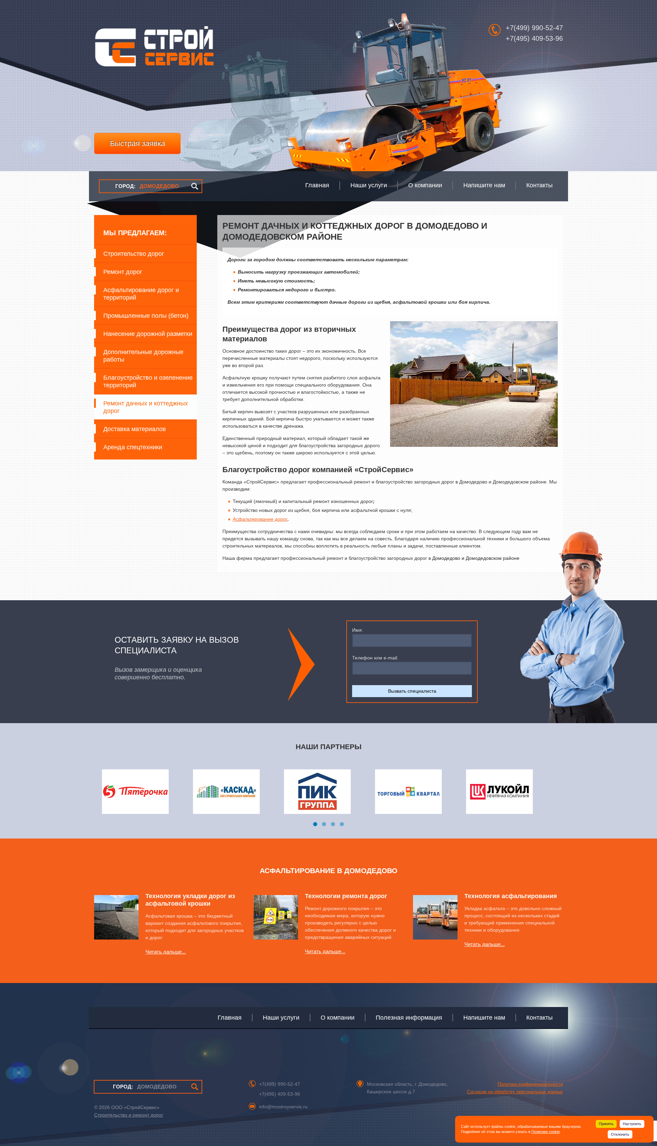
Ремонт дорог (122, 271)
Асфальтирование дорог (260, 519)
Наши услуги (281, 1017)
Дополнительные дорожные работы (143, 356)
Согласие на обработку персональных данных (515, 1091)
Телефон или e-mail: (375, 657)
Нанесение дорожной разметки (147, 333)
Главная (230, 1017)
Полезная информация (409, 1017)
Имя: (357, 630)
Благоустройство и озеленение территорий (148, 381)
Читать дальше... (165, 952)
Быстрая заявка (137, 143)
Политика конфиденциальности (530, 1084)
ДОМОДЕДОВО (147, 186)
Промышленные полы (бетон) (146, 315)
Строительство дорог (133, 253)
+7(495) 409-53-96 (534, 38)
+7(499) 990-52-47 (534, 28)
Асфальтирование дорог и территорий (141, 294)
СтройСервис (154, 50)
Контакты (539, 1017)
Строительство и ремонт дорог (128, 1115)
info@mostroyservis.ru (283, 1106)
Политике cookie (545, 1132)
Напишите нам (484, 1017)
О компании (338, 1017)
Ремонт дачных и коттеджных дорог (145, 407)
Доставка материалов (134, 429)
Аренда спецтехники (132, 447)
